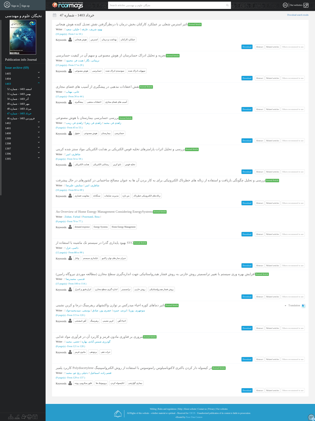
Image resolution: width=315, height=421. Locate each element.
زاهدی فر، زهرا (93, 123)
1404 (8, 78)
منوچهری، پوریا (137, 310)
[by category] (10, 417)
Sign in (15, 6)
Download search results (298, 15)
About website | (190, 409)
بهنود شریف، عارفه (92, 29)
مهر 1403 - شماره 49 (18, 104)
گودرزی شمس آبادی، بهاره (96, 341)
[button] (23, 37)
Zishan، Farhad (72, 216)
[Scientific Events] (35, 417)
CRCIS (192, 413)
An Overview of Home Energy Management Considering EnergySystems (104, 211)
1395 (8, 158)
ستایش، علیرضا (74, 185)
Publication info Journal (21, 59)
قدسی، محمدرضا (75, 279)
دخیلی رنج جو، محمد (77, 373)
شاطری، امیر (73, 154)
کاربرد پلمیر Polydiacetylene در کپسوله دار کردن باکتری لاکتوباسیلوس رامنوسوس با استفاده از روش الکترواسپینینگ (134, 368)
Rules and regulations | (167, 409)
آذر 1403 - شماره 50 (18, 99)
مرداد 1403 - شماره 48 (19, 108)
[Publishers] (29, 417)
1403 (8, 83)
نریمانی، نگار (92, 60)
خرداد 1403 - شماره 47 (19, 113)
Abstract (259, 47)
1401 (8, 128)
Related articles (272, 47)
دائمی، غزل (72, 248)
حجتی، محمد (73, 341)
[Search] (227, 5)
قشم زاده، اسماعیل (100, 373)
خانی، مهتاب (72, 92)
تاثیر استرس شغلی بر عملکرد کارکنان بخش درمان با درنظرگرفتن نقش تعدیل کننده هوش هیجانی (122, 24)
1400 (8, 133)
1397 (8, 148)
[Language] (285, 5)
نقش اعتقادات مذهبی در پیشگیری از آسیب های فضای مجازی (97, 86)
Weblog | (153, 409)
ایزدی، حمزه (120, 310)
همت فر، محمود (74, 60)
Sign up (26, 6)
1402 (8, 123)
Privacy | (212, 409)
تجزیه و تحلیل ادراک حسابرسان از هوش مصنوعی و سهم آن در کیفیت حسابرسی (111, 55)
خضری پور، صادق (101, 310)
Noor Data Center (193, 417)
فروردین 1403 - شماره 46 (21, 118)
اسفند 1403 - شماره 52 (19, 89)
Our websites (222, 409)
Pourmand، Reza (91, 216)
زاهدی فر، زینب (74, 123)
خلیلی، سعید (72, 29)
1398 (8, 143)
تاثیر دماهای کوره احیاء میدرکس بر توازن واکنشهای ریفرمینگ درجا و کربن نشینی (110, 305)
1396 (8, 153)
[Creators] (23, 417)
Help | (180, 409)
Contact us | (203, 409)
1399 (8, 138)
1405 (8, 73)
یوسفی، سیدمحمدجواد (78, 310)
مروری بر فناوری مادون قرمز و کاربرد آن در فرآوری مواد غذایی (99, 337)
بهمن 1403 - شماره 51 (19, 94)
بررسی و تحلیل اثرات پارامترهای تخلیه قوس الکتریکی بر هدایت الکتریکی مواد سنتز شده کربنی (120, 149)
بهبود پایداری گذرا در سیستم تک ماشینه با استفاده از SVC (94, 243)
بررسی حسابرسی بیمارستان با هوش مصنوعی (87, 118)
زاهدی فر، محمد (112, 123)
